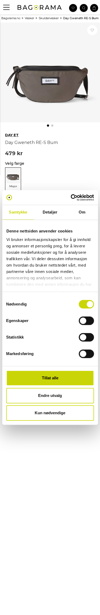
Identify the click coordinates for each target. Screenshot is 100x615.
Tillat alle (50, 378)
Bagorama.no (10, 18)
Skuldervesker (49, 18)
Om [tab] (82, 212)
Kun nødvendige (50, 413)
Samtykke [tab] (18, 212)
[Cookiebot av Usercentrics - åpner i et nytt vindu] (71, 197)
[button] (6, 7)
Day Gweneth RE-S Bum (81, 18)
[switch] (86, 320)
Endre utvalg (50, 395)
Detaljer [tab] (50, 212)
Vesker (29, 18)
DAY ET (12, 135)
